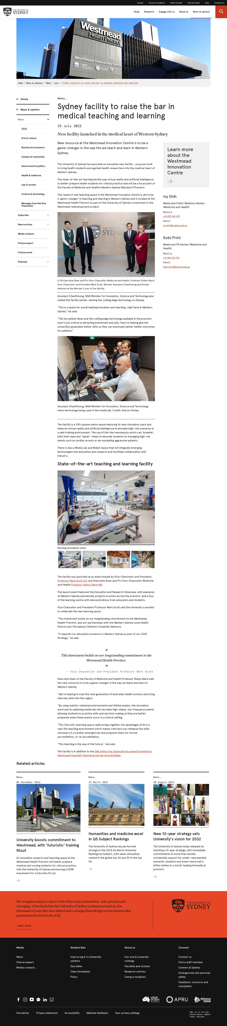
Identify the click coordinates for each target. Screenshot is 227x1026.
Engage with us (166, 11)
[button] (221, 11)
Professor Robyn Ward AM (86, 584)
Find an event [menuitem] (25, 252)
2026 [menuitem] (24, 128)
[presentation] (48, 827)
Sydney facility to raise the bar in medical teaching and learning (100, 83)
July (56, 83)
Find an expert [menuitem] (25, 243)
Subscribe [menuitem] (23, 215)
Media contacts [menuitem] (26, 233)
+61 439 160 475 (171, 216)
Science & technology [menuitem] (33, 194)
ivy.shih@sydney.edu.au (175, 225)
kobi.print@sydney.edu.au (176, 267)
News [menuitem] (21, 119)
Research (149, 11)
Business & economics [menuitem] (33, 147)
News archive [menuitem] (25, 224)
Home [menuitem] (24, 99)
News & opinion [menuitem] (30, 109)
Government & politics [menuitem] (33, 166)
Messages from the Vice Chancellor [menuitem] (33, 204)
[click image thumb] (69, 559)
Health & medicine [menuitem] (31, 175)
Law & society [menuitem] (28, 184)
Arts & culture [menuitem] (28, 138)
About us (183, 11)
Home (20, 83)
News (48, 83)
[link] (140, 3)
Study (137, 11)
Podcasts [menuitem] (22, 261)
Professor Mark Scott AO (72, 580)
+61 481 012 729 (171, 257)
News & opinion (201, 11)
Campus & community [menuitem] (33, 156)
